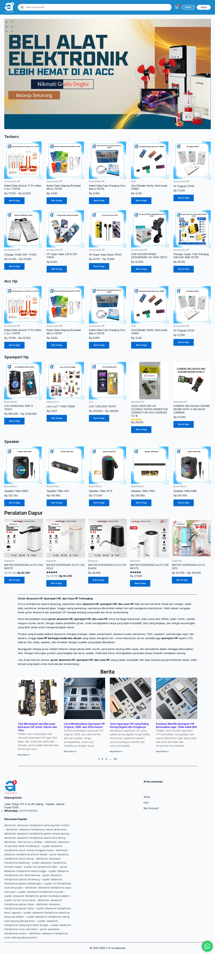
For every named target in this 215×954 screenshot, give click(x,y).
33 (115, 758)
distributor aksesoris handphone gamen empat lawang (36, 833)
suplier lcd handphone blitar (41, 866)
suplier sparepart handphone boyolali (40, 891)
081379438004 (28, 810)
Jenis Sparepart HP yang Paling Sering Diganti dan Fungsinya (129, 725)
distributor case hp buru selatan (23, 841)
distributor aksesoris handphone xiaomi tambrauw (36, 829)
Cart (146, 802)
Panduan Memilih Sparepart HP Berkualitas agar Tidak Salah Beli (176, 725)
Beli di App (14, 200)
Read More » (24, 755)
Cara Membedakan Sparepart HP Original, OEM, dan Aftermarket (84, 725)
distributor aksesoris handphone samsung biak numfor (37, 825)
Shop (147, 796)
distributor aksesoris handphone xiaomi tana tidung (34, 837)
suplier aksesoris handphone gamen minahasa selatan (36, 895)
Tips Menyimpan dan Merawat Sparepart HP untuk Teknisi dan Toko (37, 727)
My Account (151, 808)
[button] (8, 74)
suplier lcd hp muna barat (19, 900)
